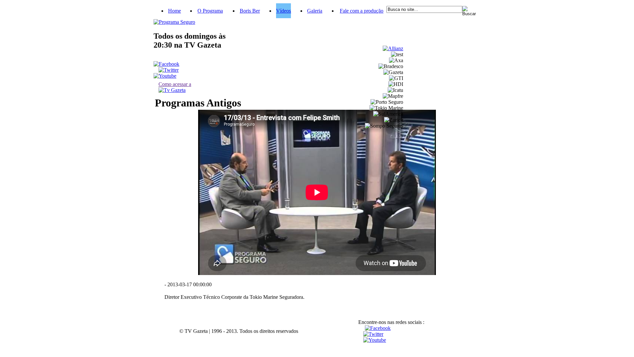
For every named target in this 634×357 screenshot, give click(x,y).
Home (174, 11)
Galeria (314, 11)
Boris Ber (250, 11)
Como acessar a (174, 84)
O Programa (210, 11)
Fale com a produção (361, 11)
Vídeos (283, 11)
